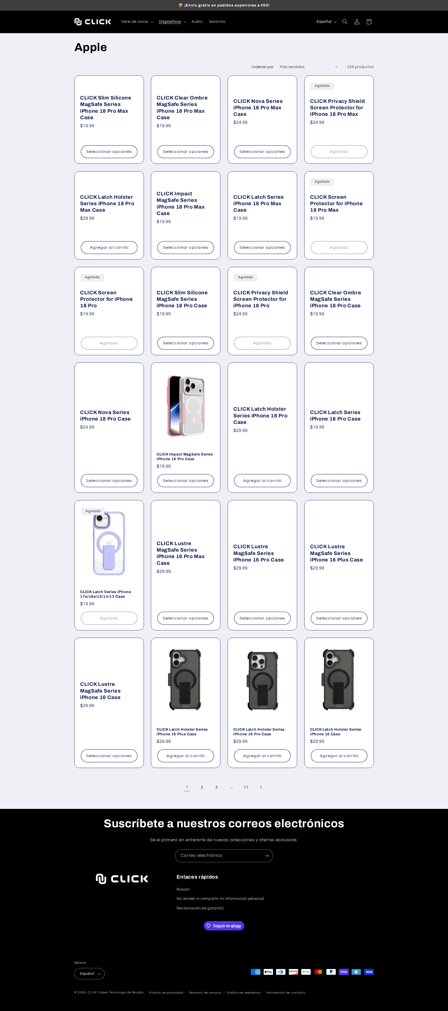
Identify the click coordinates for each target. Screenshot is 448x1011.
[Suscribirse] (267, 855)
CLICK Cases (98, 992)
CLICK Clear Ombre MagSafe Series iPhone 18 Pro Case (335, 299)
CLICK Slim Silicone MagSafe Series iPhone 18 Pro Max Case (105, 107)
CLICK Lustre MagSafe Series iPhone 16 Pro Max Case (181, 553)
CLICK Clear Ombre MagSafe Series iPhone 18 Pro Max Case (182, 107)
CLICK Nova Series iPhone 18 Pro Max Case (258, 107)
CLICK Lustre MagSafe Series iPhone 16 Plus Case (336, 553)
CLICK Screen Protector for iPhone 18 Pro (106, 299)
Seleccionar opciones (109, 152)
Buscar (183, 889)
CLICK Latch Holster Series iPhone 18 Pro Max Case (107, 203)
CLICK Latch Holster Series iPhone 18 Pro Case (260, 415)
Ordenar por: (262, 67)
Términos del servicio (204, 992)
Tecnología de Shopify (126, 992)
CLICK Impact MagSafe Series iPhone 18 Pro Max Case (181, 203)
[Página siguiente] (261, 787)
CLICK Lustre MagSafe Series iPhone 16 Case (100, 690)
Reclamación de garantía (200, 908)
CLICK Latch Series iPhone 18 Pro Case (335, 416)
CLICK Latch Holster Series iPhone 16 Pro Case (259, 731)
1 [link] (187, 787)
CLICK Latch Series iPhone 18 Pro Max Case (258, 203)
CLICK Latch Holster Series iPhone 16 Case (335, 731)
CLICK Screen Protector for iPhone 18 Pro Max (336, 203)
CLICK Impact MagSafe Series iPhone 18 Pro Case (185, 456)
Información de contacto (286, 992)
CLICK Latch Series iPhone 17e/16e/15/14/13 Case (105, 594)
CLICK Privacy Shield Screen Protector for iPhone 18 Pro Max (337, 107)
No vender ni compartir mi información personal (220, 899)
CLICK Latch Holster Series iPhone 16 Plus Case (182, 731)
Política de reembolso (244, 992)
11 (246, 787)
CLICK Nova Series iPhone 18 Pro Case (105, 416)
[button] (137, 21)
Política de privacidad (166, 992)
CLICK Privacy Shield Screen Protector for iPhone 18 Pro (260, 299)
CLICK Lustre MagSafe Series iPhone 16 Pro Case (258, 553)
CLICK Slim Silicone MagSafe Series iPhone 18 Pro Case (182, 299)
